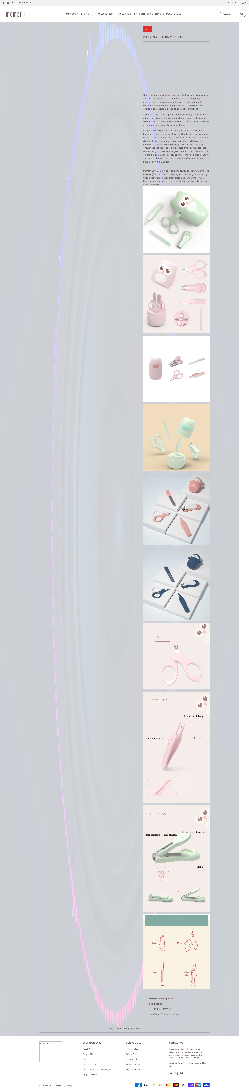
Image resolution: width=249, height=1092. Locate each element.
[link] (3, 3)
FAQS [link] (85, 1059)
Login (234, 3)
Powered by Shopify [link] (63, 1085)
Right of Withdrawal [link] (135, 1069)
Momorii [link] (49, 1085)
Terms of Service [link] (133, 1064)
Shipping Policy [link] (132, 1059)
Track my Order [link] (90, 1064)
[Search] (241, 14)
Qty (145, 76)
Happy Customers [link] (90, 1075)
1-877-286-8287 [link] (23, 3)
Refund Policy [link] (132, 1054)
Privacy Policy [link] (132, 1049)
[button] (72, 13)
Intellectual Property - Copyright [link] (97, 1069)
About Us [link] (87, 1049)
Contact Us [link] (88, 1054)
